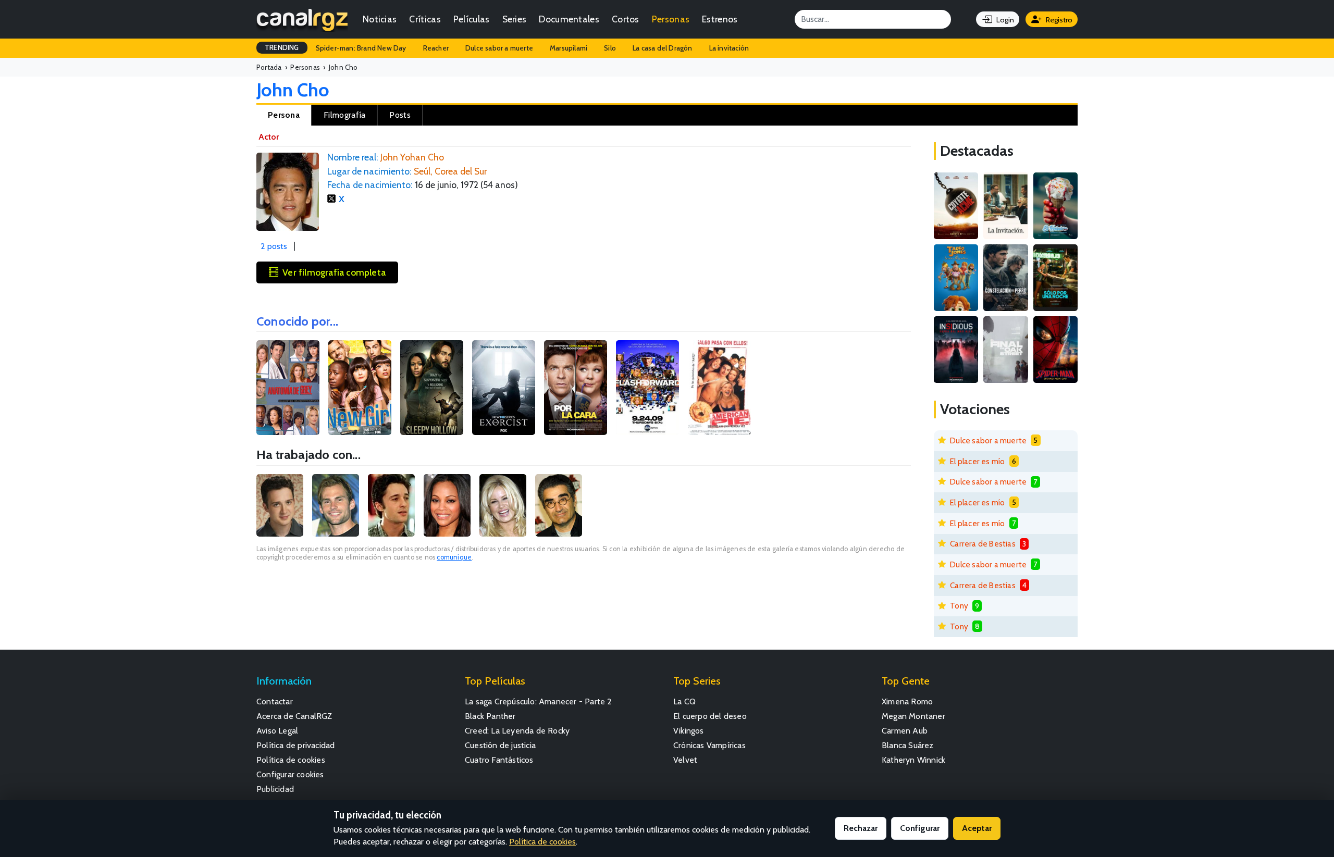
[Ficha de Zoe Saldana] (447, 505)
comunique (454, 557)
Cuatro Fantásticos (499, 760)
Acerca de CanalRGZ (294, 716)
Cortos (625, 19)
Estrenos (719, 19)
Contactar (274, 701)
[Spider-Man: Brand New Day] (1055, 349)
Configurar (920, 828)
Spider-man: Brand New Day (361, 48)
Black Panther (490, 716)
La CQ (684, 701)
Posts (400, 115)
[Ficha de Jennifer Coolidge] (502, 505)
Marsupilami (568, 48)
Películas (471, 19)
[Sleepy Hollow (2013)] (431, 387)
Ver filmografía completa (334, 272)
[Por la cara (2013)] (575, 387)
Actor (268, 137)
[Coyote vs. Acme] (956, 205)
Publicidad (275, 789)
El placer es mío (977, 461)
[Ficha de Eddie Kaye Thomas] (279, 505)
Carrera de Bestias (983, 544)
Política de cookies (290, 760)
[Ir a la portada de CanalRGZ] (302, 19)
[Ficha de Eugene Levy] (558, 505)
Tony (959, 606)
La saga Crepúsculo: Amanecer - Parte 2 (538, 701)
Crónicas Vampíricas (709, 745)
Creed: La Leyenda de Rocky (517, 731)
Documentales (569, 19)
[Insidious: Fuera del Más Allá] (956, 349)
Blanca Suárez (908, 745)
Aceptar (977, 828)
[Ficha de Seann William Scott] (335, 505)
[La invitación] (1005, 205)
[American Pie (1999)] (719, 387)
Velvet (685, 760)
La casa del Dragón (663, 48)
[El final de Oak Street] (1005, 349)
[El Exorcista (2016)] (503, 387)
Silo (610, 48)
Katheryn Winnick (913, 760)
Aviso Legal (277, 731)
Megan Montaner (913, 716)
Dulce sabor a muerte (499, 48)
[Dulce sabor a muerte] (1055, 205)
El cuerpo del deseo (710, 716)
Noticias (380, 19)
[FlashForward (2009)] (647, 387)
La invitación (729, 48)
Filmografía (344, 115)
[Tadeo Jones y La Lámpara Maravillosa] (956, 277)
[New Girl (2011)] (359, 387)
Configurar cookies (290, 774)
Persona (284, 115)
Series (514, 19)
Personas (670, 19)
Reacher (436, 48)
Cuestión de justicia (500, 745)
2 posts (274, 246)
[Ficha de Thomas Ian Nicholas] (391, 505)
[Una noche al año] (1055, 277)
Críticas (424, 19)
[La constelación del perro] (1005, 277)
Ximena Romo (907, 701)
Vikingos (688, 731)
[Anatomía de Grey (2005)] (287, 387)
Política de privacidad (295, 745)
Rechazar (861, 828)
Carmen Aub (905, 731)
